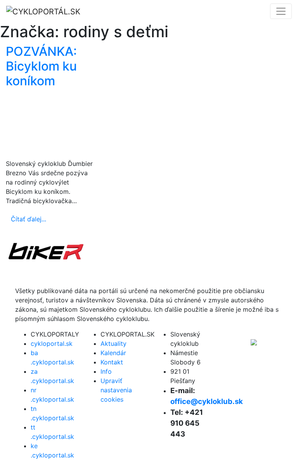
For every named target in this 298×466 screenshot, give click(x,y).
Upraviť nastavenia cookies (116, 390)
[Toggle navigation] (281, 11)
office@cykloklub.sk (206, 401)
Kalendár (113, 353)
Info (106, 371)
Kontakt (111, 362)
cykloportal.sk (52, 343)
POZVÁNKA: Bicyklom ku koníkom (41, 66)
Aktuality (113, 343)
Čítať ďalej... (28, 219)
